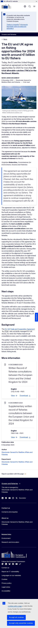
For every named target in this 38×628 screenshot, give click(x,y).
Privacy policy (6, 583)
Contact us (5, 568)
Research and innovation (10, 542)
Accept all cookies (16, 617)
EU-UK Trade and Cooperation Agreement (20, 329)
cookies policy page (15, 606)
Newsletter (22, 498)
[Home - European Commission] (6, 6)
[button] (14, 395)
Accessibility (6, 591)
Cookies (4, 579)
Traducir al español (13, 24)
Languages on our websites (11, 575)
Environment (6, 538)
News (5, 39)
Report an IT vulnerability (10, 572)
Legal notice (6, 587)
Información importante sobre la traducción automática (17, 26)
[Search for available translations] (3, 331)
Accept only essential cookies (21, 623)
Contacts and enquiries (10, 512)
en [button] (25, 6)
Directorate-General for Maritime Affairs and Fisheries (17, 523)
